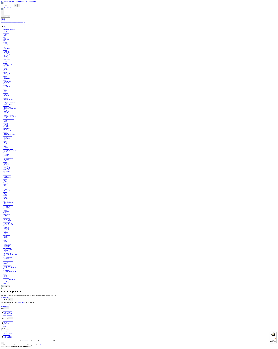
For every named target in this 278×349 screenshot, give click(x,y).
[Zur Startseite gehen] (6, 7)
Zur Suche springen (17, 1)
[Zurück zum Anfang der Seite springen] (2, 343)
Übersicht (3, 22)
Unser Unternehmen (8, 321)
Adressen (16, 22)
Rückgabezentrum (7, 315)
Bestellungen (22, 22)
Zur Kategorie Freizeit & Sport (10, 271)
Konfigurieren (16, 346)
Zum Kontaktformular (6, 305)
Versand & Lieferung (8, 311)
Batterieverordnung (7, 313)
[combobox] (7, 6)
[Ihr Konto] (2, 14)
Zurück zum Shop (5, 297)
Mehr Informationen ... (45, 345)
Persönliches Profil (9, 22)
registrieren (5, 20)
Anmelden (3, 19)
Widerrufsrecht (6, 312)
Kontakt (5, 322)
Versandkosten (25, 340)
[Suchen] (15, 5)
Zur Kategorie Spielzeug (9, 29)
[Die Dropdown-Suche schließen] (18, 5)
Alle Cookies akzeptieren (25, 346)
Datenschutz (6, 323)
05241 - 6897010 (22, 302)
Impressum (5, 324)
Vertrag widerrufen (5, 306)
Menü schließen (6, 16)
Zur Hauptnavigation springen (29, 1)
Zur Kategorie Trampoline (9, 279)
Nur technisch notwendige (6, 346)
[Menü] (2, 3)
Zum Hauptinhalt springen (7, 1)
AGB (4, 326)
